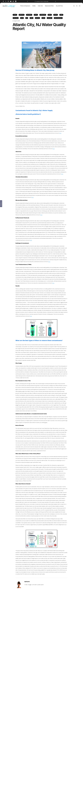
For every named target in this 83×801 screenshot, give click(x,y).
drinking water (42, 14)
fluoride (55, 14)
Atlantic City (22, 14)
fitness (50, 14)
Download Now (41, 798)
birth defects (29, 14)
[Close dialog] (53, 786)
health (61, 14)
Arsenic (15, 14)
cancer (36, 14)
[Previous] (27, 1)
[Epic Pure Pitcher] (41, 548)
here (60, 133)
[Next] (55, 1)
